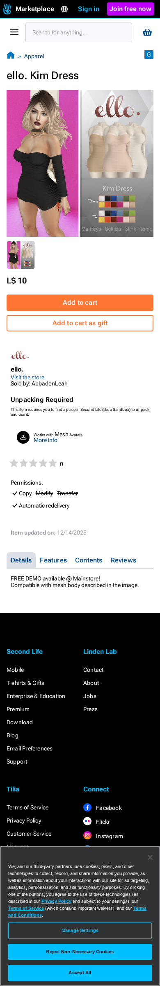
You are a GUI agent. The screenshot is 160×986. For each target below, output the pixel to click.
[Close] (150, 857)
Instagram (109, 836)
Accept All (80, 972)
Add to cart (80, 302)
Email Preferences (30, 748)
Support (17, 761)
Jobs (89, 696)
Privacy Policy (24, 820)
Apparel (34, 56)
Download (20, 722)
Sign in (88, 9)
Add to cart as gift (80, 323)
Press (90, 709)
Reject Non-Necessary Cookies (80, 951)
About (91, 683)
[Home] (11, 56)
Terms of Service (27, 807)
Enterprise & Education (36, 696)
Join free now (130, 9)
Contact (93, 669)
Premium (18, 709)
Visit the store (27, 377)
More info (45, 440)
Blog (12, 735)
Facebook (108, 808)
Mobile (15, 669)
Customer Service (29, 833)
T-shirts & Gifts (25, 683)
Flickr (102, 821)
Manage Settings (80, 930)
